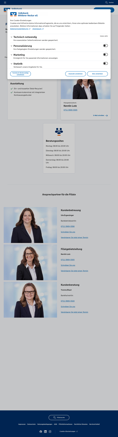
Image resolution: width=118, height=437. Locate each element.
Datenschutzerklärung (19, 29)
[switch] (105, 45)
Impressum (37, 29)
